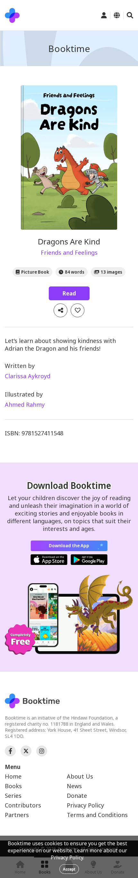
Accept (69, 869)
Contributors (23, 805)
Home (13, 776)
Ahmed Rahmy (25, 404)
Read (69, 293)
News (74, 786)
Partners (17, 815)
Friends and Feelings (69, 252)
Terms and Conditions (97, 815)
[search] (130, 15)
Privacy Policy (85, 805)
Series (13, 795)
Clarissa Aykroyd (27, 376)
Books (13, 786)
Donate (77, 795)
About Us (80, 776)
